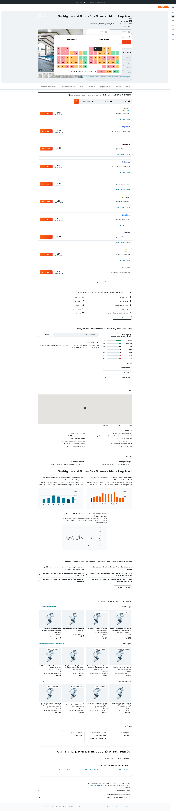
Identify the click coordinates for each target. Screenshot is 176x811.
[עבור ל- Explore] (172, 25)
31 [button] (58, 66)
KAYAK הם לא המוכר (123, 791)
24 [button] (100, 62)
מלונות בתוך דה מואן (64, 769)
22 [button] (108, 62)
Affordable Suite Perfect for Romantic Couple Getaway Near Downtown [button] (51, 630)
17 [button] (99, 58)
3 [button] (99, 49)
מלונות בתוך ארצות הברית (99, 807)
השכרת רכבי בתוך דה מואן (92, 769)
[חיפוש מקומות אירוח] (172, 16)
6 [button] (117, 53)
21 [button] (113, 62)
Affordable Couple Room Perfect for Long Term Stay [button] (73, 629)
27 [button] (117, 66)
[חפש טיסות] (172, 12)
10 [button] (100, 53)
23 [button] (104, 62)
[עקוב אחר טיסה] (172, 29)
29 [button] (108, 66)
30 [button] (104, 66)
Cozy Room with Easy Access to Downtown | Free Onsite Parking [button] (74, 666)
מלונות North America (112, 807)
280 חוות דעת (121, 21)
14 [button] (113, 58)
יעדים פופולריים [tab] (109, 758)
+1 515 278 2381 (127, 26)
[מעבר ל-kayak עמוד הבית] (163, 7)
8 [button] (108, 53)
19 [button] (91, 58)
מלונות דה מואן (77, 807)
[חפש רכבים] (172, 20)
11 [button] (95, 53)
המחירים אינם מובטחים (94, 785)
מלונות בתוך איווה (87, 807)
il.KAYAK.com (128, 807)
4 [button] (95, 49)
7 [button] (71, 53)
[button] (2, 2)
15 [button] (108, 58)
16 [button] (104, 58)
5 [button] (80, 53)
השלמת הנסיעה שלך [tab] (123, 758)
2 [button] (104, 49)
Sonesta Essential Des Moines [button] (122, 667)
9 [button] (104, 53)
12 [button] (91, 53)
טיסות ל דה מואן (123, 769)
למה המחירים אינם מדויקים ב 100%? (118, 797)
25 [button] (95, 62)
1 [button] (108, 49)
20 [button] (117, 62)
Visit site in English (81, 2)
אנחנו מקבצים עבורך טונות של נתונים (118, 794)
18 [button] (95, 58)
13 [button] (117, 58)
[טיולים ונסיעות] (172, 34)
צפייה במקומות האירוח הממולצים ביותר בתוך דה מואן (53, 681)
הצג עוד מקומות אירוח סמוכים (47, 606)
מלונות (121, 807)
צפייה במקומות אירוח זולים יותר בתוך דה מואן (51, 643)
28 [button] (113, 66)
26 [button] (91, 62)
